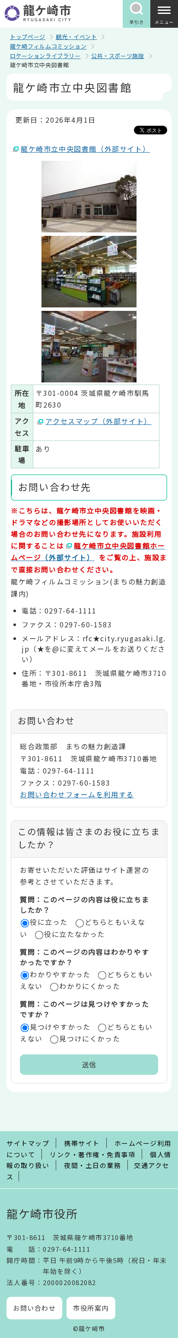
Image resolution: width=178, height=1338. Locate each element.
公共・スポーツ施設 (117, 56)
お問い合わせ (34, 1307)
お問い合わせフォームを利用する (77, 794)
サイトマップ (27, 1143)
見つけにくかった (89, 1038)
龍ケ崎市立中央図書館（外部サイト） (85, 149)
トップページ (27, 37)
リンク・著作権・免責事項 (92, 1154)
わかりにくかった (89, 986)
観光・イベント (76, 37)
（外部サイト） (88, 551)
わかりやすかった (60, 974)
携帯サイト (82, 1143)
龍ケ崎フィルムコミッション (48, 46)
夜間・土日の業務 (92, 1165)
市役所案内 (91, 1307)
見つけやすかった (60, 1026)
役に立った (49, 922)
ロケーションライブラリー (45, 56)
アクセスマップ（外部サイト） (98, 421)
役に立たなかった (74, 934)
